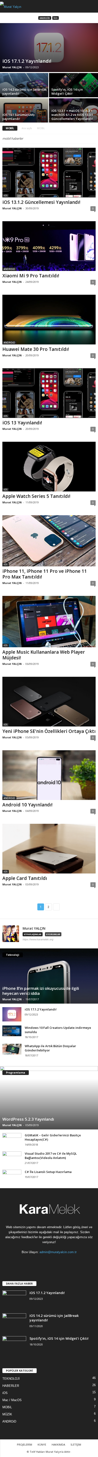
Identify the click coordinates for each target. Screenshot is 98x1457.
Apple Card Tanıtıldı (24, 878)
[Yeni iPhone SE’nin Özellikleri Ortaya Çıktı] (49, 701)
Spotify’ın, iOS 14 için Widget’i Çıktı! (58, 1338)
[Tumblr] (54, 1261)
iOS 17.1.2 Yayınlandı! (41, 1009)
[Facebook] (25, 1261)
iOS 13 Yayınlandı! (22, 423)
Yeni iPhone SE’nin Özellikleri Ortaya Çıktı (49, 731)
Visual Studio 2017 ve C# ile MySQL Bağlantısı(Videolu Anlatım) (51, 1155)
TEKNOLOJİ (11, 1378)
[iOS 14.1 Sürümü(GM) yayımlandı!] (24, 116)
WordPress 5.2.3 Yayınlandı (28, 1119)
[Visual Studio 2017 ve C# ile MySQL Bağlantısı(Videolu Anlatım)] (11, 1156)
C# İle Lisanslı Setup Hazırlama (48, 1172)
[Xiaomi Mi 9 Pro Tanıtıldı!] (49, 246)
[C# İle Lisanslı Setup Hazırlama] (11, 1175)
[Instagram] (35, 1261)
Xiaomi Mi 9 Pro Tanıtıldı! (30, 276)
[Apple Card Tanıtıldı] (49, 848)
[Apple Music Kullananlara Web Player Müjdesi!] (49, 621)
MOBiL (7, 1407)
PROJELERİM (24, 1444)
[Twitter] (64, 1261)
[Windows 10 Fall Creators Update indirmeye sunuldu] (11, 1030)
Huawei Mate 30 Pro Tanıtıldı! (35, 349)
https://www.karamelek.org (38, 939)
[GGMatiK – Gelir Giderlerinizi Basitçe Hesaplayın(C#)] (11, 1140)
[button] (90, 6)
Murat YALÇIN (12, 67)
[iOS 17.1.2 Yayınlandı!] (49, 47)
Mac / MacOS (12, 1400)
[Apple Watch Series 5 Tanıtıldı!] (49, 466)
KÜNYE (42, 1444)
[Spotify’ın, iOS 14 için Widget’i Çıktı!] (73, 91)
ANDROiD (44, 18)
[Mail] (44, 1261)
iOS (56, 18)
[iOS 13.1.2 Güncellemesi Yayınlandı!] (49, 172)
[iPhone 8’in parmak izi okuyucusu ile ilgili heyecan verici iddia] (49, 976)
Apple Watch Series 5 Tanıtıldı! (36, 496)
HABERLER (10, 1386)
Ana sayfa (27, 128)
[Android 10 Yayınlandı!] (49, 775)
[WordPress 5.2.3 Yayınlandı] (49, 1097)
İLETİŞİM (76, 1444)
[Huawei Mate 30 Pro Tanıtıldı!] (49, 319)
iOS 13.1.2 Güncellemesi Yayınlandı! (41, 202)
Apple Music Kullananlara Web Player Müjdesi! (43, 655)
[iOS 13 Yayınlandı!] (49, 393)
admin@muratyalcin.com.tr (58, 1252)
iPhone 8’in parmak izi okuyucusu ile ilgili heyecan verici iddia (40, 991)
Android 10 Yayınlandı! (27, 805)
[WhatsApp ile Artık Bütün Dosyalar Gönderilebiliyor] (11, 1049)
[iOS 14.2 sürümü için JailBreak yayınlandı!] (24, 91)
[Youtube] (73, 1261)
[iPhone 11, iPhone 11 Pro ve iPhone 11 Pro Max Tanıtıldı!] (49, 540)
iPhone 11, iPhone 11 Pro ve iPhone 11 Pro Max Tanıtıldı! (44, 574)
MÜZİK (7, 1414)
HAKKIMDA (58, 1444)
